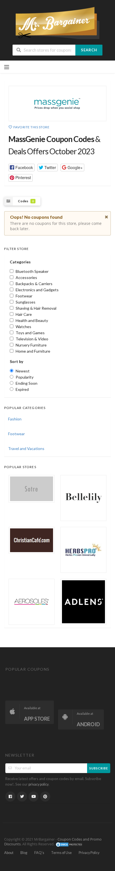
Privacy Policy (89, 853)
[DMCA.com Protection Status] (69, 844)
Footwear (16, 433)
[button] (21, 167)
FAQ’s (39, 853)
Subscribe (98, 768)
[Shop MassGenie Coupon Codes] (57, 103)
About (8, 853)
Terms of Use (61, 853)
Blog (23, 853)
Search (89, 50)
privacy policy (38, 784)
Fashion (14, 419)
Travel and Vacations (26, 448)
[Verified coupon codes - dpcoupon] (57, 22)
